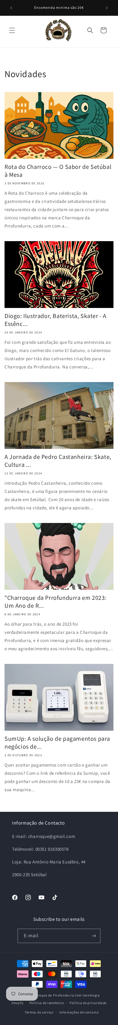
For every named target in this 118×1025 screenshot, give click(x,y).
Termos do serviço (39, 1012)
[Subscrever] (93, 936)
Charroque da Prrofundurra (53, 995)
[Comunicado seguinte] (106, 8)
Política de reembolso (46, 1003)
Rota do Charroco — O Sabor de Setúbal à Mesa (58, 171)
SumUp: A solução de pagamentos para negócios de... (57, 742)
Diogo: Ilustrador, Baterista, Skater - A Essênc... (56, 320)
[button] (12, 30)
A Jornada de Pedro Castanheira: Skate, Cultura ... (58, 461)
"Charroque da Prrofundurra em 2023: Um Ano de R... (56, 602)
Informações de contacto (79, 1012)
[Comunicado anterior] (11, 8)
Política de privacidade (88, 1003)
